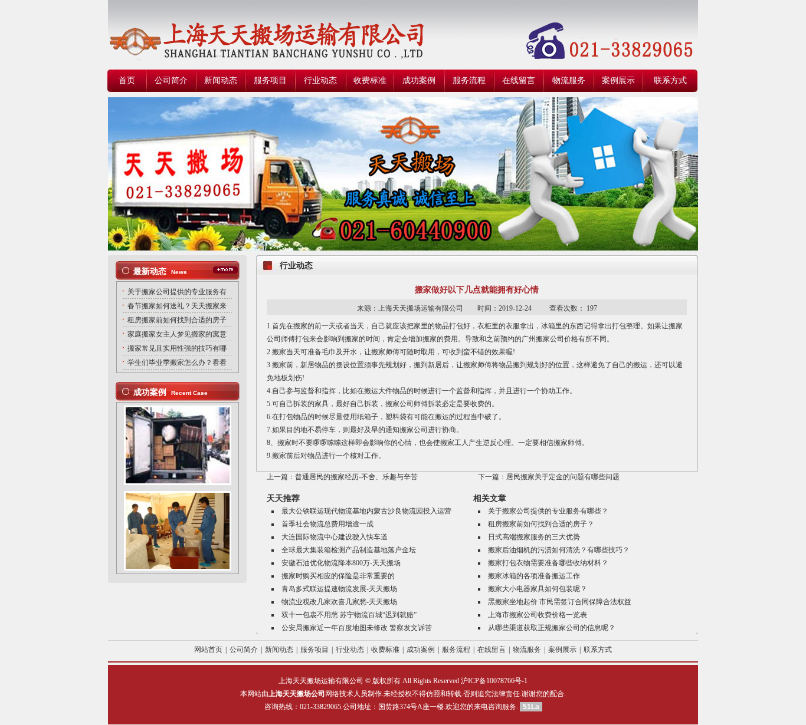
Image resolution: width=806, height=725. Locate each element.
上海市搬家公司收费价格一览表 (537, 615)
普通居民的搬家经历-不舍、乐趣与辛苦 (356, 477)
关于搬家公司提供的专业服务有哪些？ (548, 511)
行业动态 (320, 80)
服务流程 (469, 80)
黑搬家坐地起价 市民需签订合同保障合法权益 (559, 602)
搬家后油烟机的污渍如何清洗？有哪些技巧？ (559, 550)
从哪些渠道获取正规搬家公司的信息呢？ (551, 628)
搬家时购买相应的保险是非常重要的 (338, 576)
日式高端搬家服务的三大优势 (534, 537)
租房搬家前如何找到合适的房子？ (541, 524)
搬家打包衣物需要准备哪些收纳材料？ (548, 563)
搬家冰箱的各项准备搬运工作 (534, 576)
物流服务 (568, 80)
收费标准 (369, 80)
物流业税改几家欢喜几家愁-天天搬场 (339, 602)
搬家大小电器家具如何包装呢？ (537, 589)
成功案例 (418, 80)
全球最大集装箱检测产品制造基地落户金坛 (348, 550)
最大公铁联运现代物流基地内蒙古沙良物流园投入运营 (366, 511)
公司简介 (171, 80)
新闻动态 (220, 80)
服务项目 (270, 80)
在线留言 (518, 80)
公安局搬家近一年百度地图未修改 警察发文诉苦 (356, 628)
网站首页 (208, 649)
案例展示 (618, 80)
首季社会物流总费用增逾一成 (327, 524)
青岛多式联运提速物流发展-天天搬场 (339, 589)
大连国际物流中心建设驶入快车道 (334, 537)
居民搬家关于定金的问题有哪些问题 (563, 477)
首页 (127, 80)
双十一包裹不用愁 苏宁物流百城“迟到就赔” (349, 615)
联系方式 (670, 80)
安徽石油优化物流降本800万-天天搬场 (341, 563)
